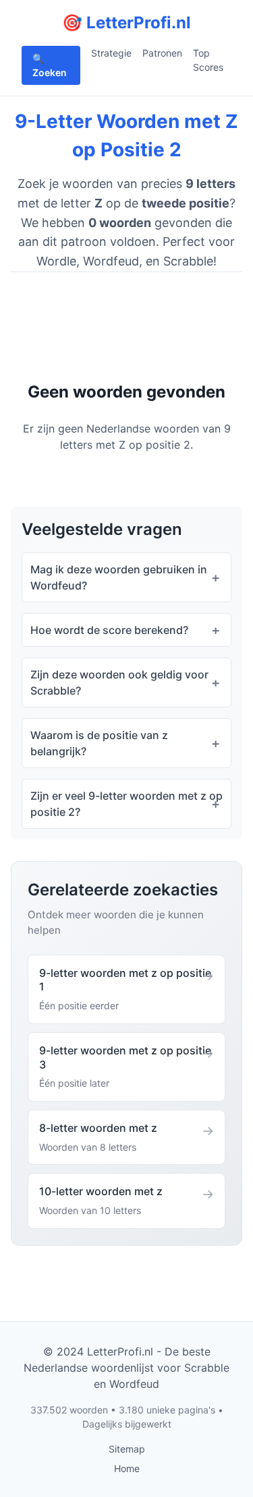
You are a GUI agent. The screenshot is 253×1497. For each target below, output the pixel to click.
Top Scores (208, 60)
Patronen (162, 53)
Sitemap (127, 1449)
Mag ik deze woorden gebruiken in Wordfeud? (118, 577)
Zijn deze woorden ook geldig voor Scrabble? (119, 682)
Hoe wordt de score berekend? (109, 630)
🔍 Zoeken (49, 65)
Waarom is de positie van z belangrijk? (99, 743)
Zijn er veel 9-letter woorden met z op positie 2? (126, 804)
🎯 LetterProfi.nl (126, 22)
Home (127, 1468)
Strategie (111, 53)
